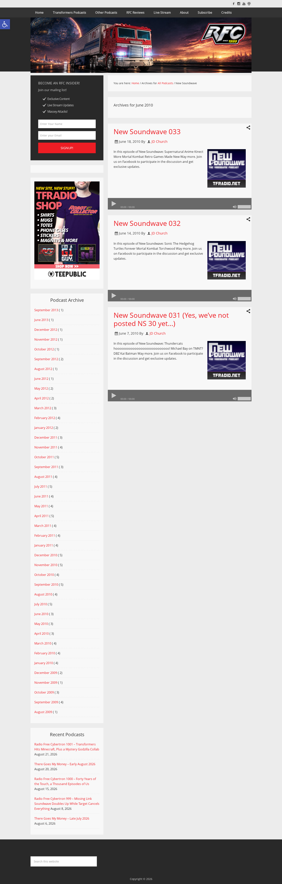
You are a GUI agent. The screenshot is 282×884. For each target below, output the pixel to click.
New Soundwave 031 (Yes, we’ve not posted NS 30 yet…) (171, 319)
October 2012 (44, 349)
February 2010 (44, 653)
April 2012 (41, 398)
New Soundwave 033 (147, 131)
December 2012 (45, 330)
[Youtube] (244, 3)
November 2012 (45, 339)
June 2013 (41, 320)
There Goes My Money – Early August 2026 (64, 764)
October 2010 (44, 575)
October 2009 (44, 692)
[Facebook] (233, 3)
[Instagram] (238, 3)
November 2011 (45, 447)
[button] (5, 24)
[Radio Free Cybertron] (141, 45)
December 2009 (45, 673)
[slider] (244, 207)
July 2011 (40, 486)
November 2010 (45, 565)
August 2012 (43, 369)
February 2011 (44, 535)
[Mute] (234, 207)
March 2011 (42, 526)
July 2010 (40, 604)
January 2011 (43, 545)
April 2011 (41, 516)
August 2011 (43, 477)
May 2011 (41, 506)
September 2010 (46, 584)
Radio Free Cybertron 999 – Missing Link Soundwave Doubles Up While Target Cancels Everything (66, 804)
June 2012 (41, 379)
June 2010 (41, 614)
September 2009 (46, 702)
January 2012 (43, 428)
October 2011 (44, 457)
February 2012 (44, 418)
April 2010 (41, 633)
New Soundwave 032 (147, 223)
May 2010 (41, 624)
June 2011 (41, 496)
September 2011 (46, 467)
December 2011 (45, 437)
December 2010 (45, 555)
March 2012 (42, 408)
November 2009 (45, 682)
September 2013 (46, 310)
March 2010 (42, 643)
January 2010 (43, 663)
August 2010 (43, 594)
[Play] (113, 204)
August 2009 (43, 712)
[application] (179, 204)
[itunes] (249, 3)
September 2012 (46, 359)
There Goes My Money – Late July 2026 (61, 818)
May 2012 (41, 388)
